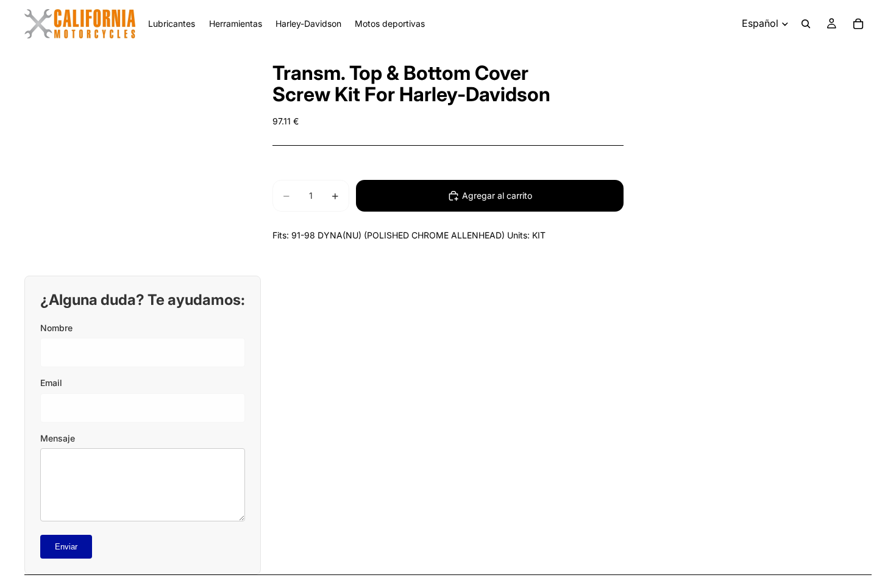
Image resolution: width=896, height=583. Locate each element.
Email (51, 382)
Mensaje (57, 438)
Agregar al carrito (497, 195)
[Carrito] (858, 23)
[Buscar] (805, 23)
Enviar (66, 546)
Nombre (56, 328)
